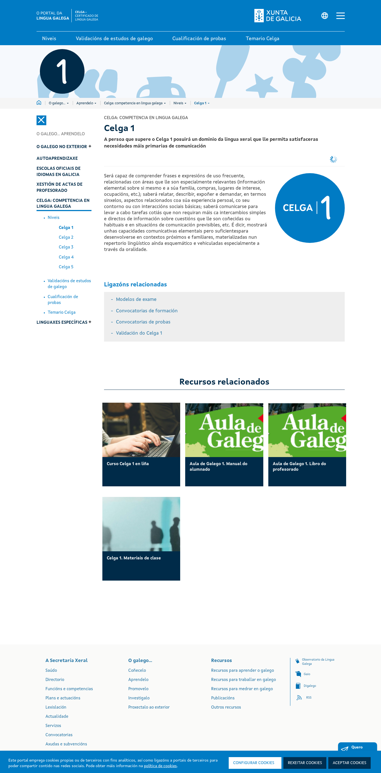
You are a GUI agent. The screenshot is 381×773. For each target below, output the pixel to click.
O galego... (57, 103)
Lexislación (55, 708)
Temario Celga (62, 313)
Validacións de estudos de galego (69, 284)
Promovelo (138, 689)
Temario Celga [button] (262, 38)
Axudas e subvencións (66, 744)
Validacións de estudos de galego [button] (114, 38)
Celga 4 (66, 257)
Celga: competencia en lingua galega (133, 103)
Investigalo (138, 698)
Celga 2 (66, 238)
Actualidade (56, 717)
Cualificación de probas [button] (199, 38)
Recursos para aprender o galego (242, 671)
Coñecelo (137, 671)
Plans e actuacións (62, 698)
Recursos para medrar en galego (242, 689)
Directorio (54, 680)
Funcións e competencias (69, 689)
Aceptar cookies (349, 763)
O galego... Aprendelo (61, 134)
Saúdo (51, 671)
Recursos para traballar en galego (243, 680)
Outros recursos (226, 708)
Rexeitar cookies (305, 763)
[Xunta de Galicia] (283, 15)
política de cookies (160, 766)
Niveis (178, 103)
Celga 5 (66, 267)
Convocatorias (59, 735)
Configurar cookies (253, 763)
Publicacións (223, 698)
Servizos (53, 726)
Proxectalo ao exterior (149, 708)
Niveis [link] (49, 38)
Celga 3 (66, 247)
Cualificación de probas (63, 300)
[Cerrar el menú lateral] (41, 120)
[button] (340, 16)
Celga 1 (200, 103)
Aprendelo (85, 103)
